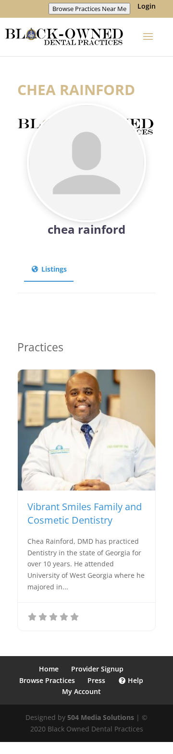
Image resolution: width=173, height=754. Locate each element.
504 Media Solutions (100, 717)
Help (134, 680)
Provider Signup (97, 668)
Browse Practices (47, 680)
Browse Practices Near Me (89, 8)
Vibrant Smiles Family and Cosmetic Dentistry (84, 513)
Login (146, 7)
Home (49, 668)
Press (96, 680)
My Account (81, 691)
